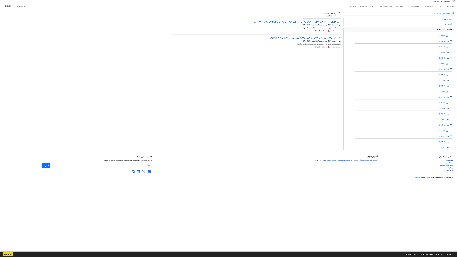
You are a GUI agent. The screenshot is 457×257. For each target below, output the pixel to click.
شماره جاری (448, 24)
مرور (440, 6)
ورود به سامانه (22, 6)
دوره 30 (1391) (444, 114)
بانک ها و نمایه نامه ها (385, 6)
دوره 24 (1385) (444, 147)
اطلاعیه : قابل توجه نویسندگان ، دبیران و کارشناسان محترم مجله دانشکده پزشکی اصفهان (350, 160)
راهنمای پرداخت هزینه (367, 6)
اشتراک (46, 165)
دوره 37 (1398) (444, 74)
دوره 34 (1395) (444, 91)
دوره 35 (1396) (444, 86)
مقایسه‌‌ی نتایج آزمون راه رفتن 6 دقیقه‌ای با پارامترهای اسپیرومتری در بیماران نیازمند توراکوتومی (305, 37)
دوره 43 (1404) (444, 41)
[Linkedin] (138, 172)
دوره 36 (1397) (444, 80)
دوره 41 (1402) (444, 52)
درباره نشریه (449, 162)
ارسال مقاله (399, 6)
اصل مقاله (321, 30)
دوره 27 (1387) (444, 130)
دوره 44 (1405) (444, 35)
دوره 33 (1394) (444, 97)
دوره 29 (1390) (444, 119)
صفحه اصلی (450, 6)
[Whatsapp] (149, 172)
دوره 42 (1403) (444, 46)
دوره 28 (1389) (444, 125)
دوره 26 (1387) (444, 136)
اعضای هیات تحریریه (446, 165)
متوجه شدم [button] (8, 254)
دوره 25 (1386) (444, 141)
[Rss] (133, 172)
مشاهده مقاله (336, 30)
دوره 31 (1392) (444, 108)
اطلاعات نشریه (429, 6)
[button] (404, 254)
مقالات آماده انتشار (446, 19)
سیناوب (417, 177)
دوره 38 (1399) (444, 69)
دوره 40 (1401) (444, 58)
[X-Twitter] (143, 172)
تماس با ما (352, 6)
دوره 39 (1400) (444, 63)
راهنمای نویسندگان (413, 6)
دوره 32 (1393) (444, 102)
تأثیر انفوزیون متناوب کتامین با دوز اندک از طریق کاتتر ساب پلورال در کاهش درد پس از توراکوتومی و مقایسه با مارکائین (297, 21)
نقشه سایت (449, 172)
